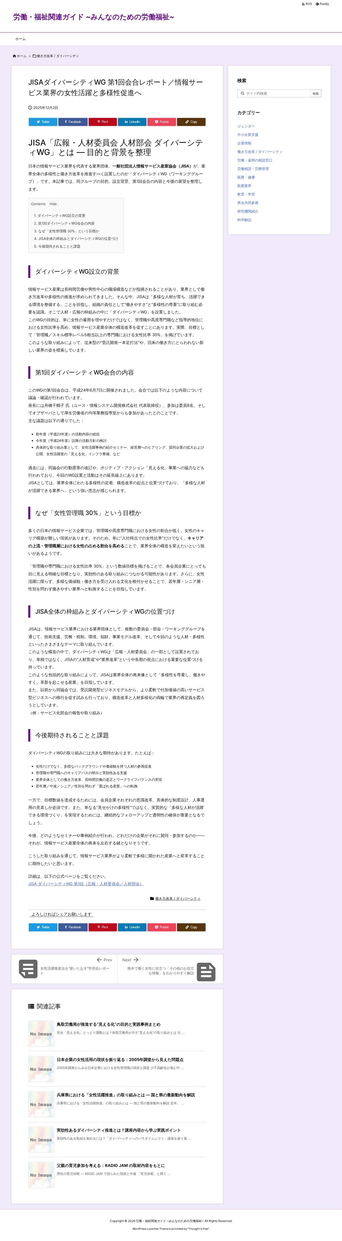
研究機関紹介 (247, 211)
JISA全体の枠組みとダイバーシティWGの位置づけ (76, 238)
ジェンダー (246, 126)
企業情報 (244, 143)
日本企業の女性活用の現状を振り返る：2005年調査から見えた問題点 (120, 1059)
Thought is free (198, 1228)
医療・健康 (246, 177)
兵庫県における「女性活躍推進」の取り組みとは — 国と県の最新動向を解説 (126, 1094)
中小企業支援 (247, 134)
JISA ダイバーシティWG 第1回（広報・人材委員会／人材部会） (86, 883)
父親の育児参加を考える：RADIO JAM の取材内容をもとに (111, 1165)
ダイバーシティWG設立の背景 (59, 215)
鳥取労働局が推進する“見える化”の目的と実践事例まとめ (108, 1024)
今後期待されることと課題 (57, 246)
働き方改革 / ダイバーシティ (58, 56)
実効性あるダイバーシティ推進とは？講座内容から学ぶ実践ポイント (119, 1130)
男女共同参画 (247, 203)
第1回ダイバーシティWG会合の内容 (64, 223)
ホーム (22, 56)
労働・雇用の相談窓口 (254, 160)
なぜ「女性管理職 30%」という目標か (66, 231)
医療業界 (244, 186)
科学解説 (244, 220)
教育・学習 (246, 194)
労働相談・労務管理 (253, 168)
